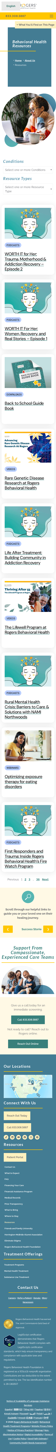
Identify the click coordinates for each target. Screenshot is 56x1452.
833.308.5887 (16, 16)
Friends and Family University (19, 1228)
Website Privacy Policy (42, 1426)
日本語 (29, 1418)
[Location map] (28, 1086)
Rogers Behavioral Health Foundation (23, 1247)
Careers (12, 1298)
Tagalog (39, 1409)
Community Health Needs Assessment (28, 1443)
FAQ (7, 1179)
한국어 (47, 1409)
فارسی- (47, 1413)
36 (38, 879)
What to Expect (12, 1173)
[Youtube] (18, 1137)
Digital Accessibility (34, 1434)
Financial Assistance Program (18, 1191)
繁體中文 (18, 1409)
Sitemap (39, 1430)
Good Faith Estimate (37, 1438)
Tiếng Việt (28, 1409)
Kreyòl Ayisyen (11, 1413)
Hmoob (21, 1418)
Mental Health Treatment (16, 1271)
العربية (32, 1413)
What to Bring (11, 1210)
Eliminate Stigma (13, 1241)
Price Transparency (14, 1204)
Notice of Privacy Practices (20, 1430)
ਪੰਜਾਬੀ (46, 1418)
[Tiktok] (6, 1137)
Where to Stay (11, 1216)
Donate (37, 1298)
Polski (39, 1413)
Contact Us (10, 1167)
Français (38, 1418)
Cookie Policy (19, 1438)
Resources (10, 1222)
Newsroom (28, 1302)
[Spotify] (37, 1137)
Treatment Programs (14, 1265)
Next (45, 879)
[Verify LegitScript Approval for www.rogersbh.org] (9, 1346)
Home (18, 60)
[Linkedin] (12, 1137)
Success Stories (32, 929)
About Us (30, 60)
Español (8, 1409)
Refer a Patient (24, 1298)
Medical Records (12, 1198)
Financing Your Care (14, 1185)
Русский (24, 1413)
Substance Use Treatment (16, 1277)
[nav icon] (51, 16)
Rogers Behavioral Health (26, 1422)
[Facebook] (24, 1137)
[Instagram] (31, 1137)
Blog (44, 1298)
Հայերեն (12, 1418)
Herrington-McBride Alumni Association (23, 1235)
